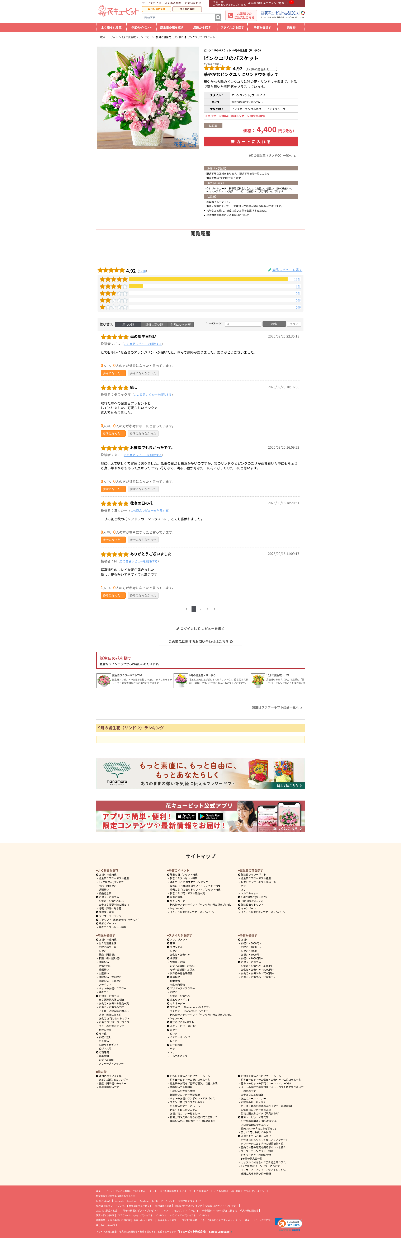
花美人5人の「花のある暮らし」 (259, 1128)
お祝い (102, 950)
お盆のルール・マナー (253, 1098)
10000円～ (252, 958)
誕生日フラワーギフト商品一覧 (258, 882)
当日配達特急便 (156, 9)
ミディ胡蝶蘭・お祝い (182, 965)
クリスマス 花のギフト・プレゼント (180, 1210)
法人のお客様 (187, 9)
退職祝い (104, 889)
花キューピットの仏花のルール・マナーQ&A (266, 1083)
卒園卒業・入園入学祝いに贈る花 (113, 1220)
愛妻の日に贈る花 (105, 1215)
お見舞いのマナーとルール (185, 1106)
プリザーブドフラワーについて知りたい (263, 1169)
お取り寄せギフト (109, 1044)
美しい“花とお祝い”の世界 (256, 1132)
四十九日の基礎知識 (252, 1094)
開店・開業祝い (107, 885)
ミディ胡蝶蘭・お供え (182, 969)
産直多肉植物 (177, 984)
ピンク (173, 1033)
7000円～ (251, 954)
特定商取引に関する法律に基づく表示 (115, 1196)
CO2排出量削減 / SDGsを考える (259, 1121)
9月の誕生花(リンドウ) (111, 882)
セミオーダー (177, 1003)
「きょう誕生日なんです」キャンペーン (192, 912)
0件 (298, 294)
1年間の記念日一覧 (251, 1158)
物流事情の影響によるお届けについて (228, 215)
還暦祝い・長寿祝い (110, 980)
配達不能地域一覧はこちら (254, 173)
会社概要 (235, 1191)
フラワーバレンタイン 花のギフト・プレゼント (142, 1215)
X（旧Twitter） (103, 1201)
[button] (289, 1224)
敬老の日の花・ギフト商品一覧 (187, 893)
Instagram (132, 1201)
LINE (155, 1201)
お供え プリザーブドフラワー (115, 1022)
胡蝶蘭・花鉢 (106, 912)
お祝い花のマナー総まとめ (185, 1113)
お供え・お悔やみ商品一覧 (114, 1003)
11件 (297, 280)
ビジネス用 (105, 1048)
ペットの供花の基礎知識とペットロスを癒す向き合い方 (272, 1087)
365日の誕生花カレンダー (113, 1079)
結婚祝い (104, 969)
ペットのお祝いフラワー (112, 988)
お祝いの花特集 (108, 874)
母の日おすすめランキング (188, 1205)
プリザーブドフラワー (111, 916)
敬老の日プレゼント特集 (112, 927)
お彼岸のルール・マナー (254, 1102)
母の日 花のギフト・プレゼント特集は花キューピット (124, 1205)
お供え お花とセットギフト (114, 1018)
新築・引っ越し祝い (110, 958)
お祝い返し (105, 1037)
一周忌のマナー (249, 1091)
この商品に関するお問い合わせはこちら (199, 641)
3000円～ (251, 943)
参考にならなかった (143, 373)
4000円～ (251, 947)
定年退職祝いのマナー (111, 1087)
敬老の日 (104, 992)
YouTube (144, 1201)
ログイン (271, 3)
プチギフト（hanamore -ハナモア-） (120, 919)
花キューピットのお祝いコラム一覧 (190, 1079)
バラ (243, 885)
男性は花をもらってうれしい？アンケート (264, 1139)
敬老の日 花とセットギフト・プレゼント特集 (195, 889)
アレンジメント (179, 939)
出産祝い (104, 973)
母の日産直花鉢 (163, 1205)
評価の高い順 (154, 324)
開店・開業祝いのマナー (112, 1083)
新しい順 (128, 324)
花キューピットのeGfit (183, 1026)
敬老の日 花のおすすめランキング (189, 882)
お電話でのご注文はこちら (244, 15)
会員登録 (256, 3)
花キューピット (104, 1191)
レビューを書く (214, 63)
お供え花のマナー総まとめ (256, 1109)
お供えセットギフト (168, 1220)
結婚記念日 (105, 893)
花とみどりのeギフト (182, 1022)
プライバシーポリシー (255, 1191)
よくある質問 (173, 3)
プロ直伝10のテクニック (255, 1124)
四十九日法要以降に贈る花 (114, 904)
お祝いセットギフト (144, 1220)
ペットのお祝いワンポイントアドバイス (192, 1098)
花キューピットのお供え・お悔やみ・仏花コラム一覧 (271, 1079)
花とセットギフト (180, 999)
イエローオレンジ (180, 1037)
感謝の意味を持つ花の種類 (256, 1173)
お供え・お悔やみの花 (111, 900)
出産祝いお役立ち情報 (182, 1091)
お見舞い (104, 1041)
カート (285, 3)
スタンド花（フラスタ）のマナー (188, 1102)
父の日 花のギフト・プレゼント (222, 1205)
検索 (274, 324)
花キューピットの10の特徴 (256, 1154)
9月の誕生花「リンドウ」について (260, 1166)
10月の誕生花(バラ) (252, 900)
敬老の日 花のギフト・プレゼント (140, 1210)
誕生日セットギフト (252, 904)
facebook (119, 1201)
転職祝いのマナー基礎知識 (185, 1094)
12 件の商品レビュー (261, 69)
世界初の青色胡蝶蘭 (181, 973)
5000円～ (251, 950)
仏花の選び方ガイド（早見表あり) (260, 1113)
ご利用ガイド (204, 1191)
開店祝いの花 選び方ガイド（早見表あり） (194, 1121)
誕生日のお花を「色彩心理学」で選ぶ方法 (193, 1083)
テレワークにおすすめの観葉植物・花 (262, 1143)
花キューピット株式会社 (191, 1231)
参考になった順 (180, 324)
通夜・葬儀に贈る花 (110, 908)
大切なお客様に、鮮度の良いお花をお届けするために (237, 210)
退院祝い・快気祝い (110, 977)
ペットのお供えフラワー (112, 1026)
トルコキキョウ (249, 893)
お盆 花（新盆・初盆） (108, 1210)
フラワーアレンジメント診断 (257, 1151)
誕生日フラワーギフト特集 (114, 878)
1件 (298, 287)
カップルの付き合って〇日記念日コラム (263, 1162)
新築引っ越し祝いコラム (183, 1109)
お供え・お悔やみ (109, 897)
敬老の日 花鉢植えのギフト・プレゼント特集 (195, 885)
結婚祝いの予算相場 (181, 1087)
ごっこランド (168, 1201)
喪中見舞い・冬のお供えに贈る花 (219, 1210)
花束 (172, 943)
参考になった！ (113, 373)
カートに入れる (254, 141)
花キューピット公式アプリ (259, 1220)
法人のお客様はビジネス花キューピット (136, 1191)
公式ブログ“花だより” (189, 1201)
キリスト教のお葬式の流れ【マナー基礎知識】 (267, 1106)
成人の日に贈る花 (249, 1210)
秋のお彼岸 (176, 897)
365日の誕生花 (189, 1220)
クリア (294, 324)
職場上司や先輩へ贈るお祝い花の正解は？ (193, 1117)
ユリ (243, 889)
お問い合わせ (193, 3)
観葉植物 (104, 1056)
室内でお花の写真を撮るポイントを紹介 (263, 1147)
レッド (173, 1041)
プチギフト (105, 984)
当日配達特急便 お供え (111, 999)
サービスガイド (151, 3)
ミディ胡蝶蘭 (106, 1059)
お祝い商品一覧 (107, 947)
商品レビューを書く (287, 269)
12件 (142, 271)
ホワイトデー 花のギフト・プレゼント (190, 1215)
